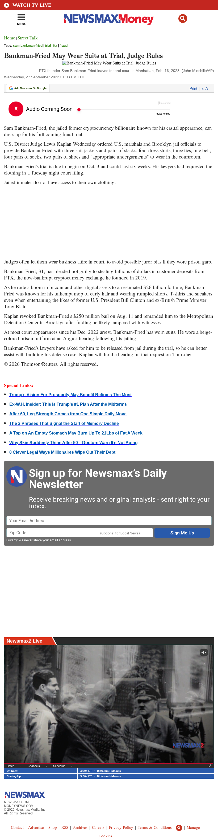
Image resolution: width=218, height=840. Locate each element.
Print (193, 88)
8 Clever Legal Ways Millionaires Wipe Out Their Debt (62, 452)
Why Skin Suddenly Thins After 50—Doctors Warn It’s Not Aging (73, 442)
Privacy (11, 540)
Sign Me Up (182, 532)
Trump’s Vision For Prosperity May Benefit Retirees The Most (70, 394)
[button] (182, 18)
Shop (52, 827)
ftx (55, 45)
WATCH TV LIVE (31, 5)
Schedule (59, 766)
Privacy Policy (121, 827)
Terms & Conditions (155, 827)
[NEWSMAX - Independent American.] (109, 19)
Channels (34, 766)
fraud (64, 45)
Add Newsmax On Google (30, 88)
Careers (98, 827)
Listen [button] (10, 766)
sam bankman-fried (28, 45)
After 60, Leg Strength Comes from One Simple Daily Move (68, 414)
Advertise (36, 827)
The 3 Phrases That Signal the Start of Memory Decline (64, 423)
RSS (64, 827)
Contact (17, 827)
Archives (80, 827)
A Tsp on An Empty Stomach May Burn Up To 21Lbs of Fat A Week (75, 433)
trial (48, 45)
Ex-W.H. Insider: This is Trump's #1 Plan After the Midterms (68, 404)
